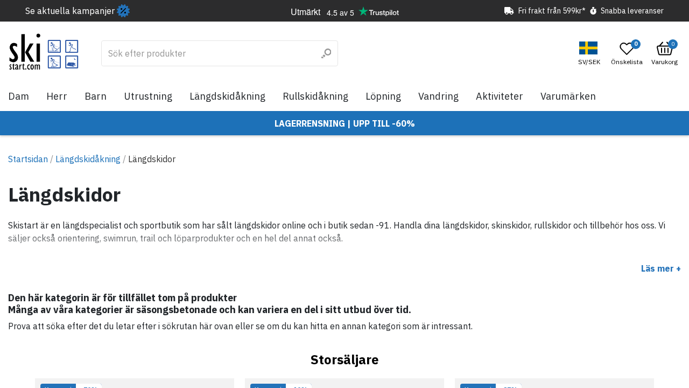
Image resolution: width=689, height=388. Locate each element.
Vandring (438, 96)
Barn (96, 96)
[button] (590, 53)
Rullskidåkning (315, 96)
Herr (56, 96)
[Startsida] (44, 51)
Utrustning (148, 96)
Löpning (383, 96)
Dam (18, 96)
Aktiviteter (499, 96)
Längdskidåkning (227, 96)
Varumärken (568, 96)
